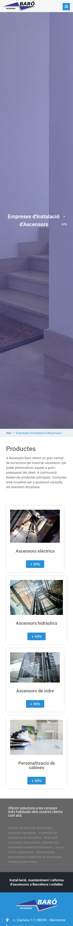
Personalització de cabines (36, 765)
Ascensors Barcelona (22, 832)
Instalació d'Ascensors (22, 861)
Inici (8, 433)
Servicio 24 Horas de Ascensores (30, 828)
